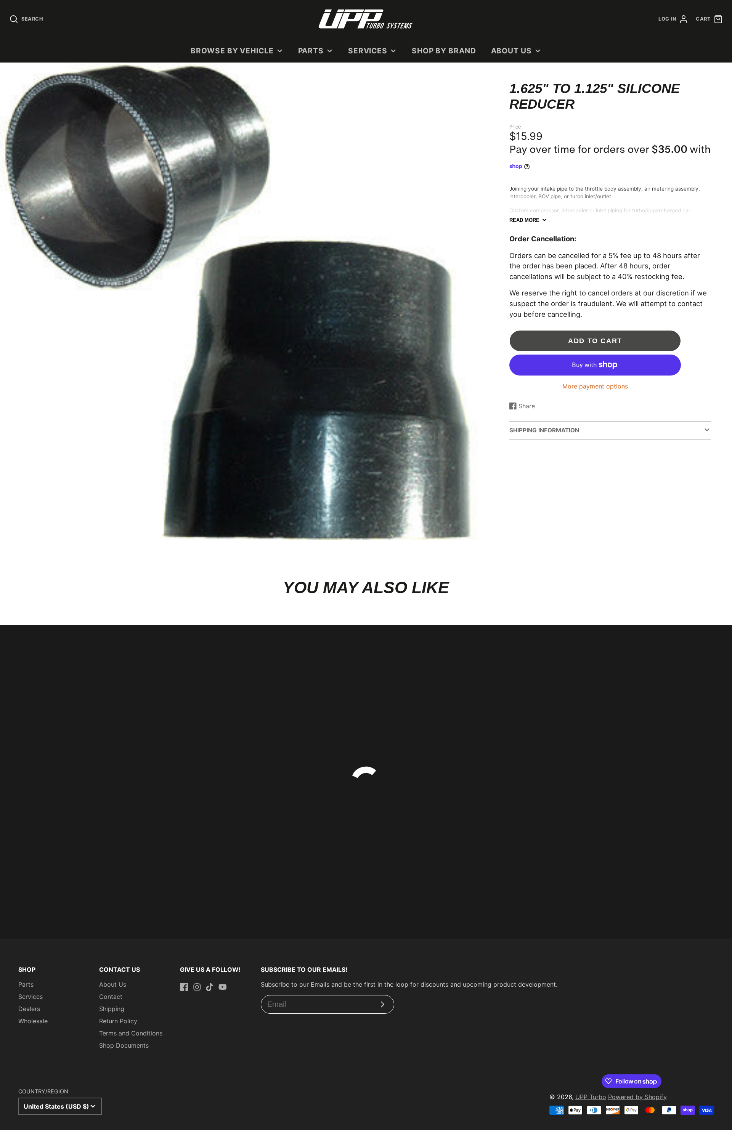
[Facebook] (184, 987)
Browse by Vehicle (232, 50)
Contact (110, 996)
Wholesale (33, 1021)
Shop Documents (124, 1045)
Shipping (111, 1009)
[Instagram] (197, 987)
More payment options (595, 386)
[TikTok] (209, 987)
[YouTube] (222, 987)
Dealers (29, 1009)
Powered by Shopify (637, 1097)
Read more (524, 220)
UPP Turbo (590, 1097)
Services (368, 50)
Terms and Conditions (130, 1033)
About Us (511, 50)
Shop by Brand (444, 50)
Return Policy (118, 1021)
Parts (311, 50)
